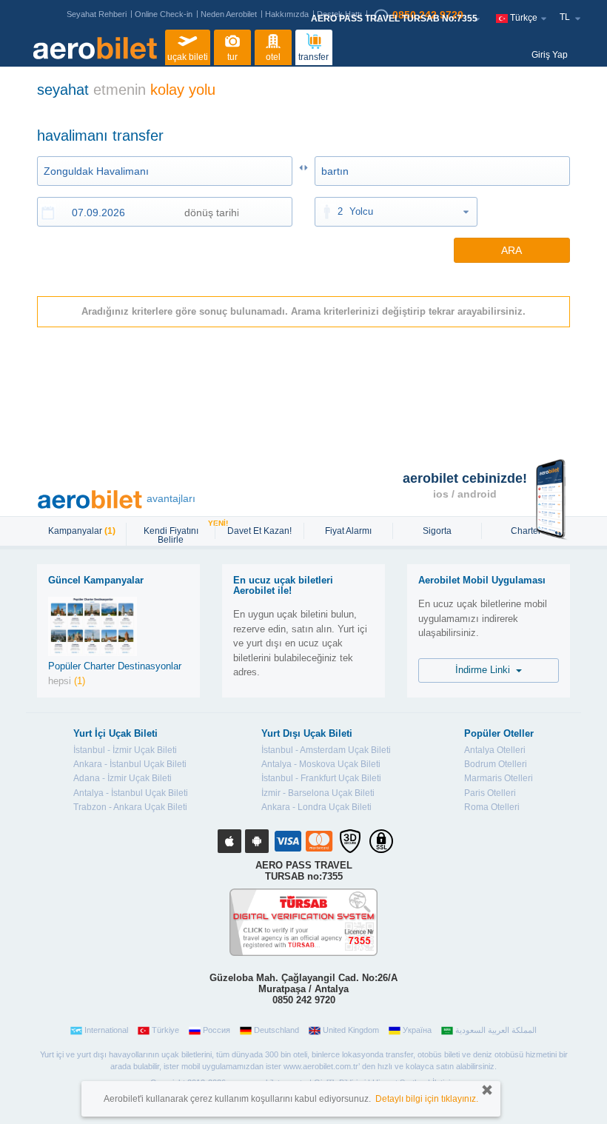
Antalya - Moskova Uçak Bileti (320, 764)
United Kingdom (351, 1030)
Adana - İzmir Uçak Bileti (122, 778)
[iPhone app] (229, 841)
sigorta (437, 531)
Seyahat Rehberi (97, 14)
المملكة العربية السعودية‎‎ (496, 1030)
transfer (313, 57)
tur (232, 57)
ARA (511, 250)
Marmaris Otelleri (498, 778)
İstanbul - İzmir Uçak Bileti (125, 750)
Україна (417, 1030)
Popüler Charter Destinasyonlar (114, 666)
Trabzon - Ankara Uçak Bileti (130, 807)
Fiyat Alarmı (348, 531)
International (106, 1030)
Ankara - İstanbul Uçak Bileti (130, 764)
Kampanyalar (81, 531)
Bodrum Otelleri (495, 764)
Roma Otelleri (492, 807)
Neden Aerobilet (229, 14)
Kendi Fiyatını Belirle (178, 534)
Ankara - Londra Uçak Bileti (316, 807)
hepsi (66, 680)
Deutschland (276, 1030)
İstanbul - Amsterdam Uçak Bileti (326, 750)
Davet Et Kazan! (259, 531)
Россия (216, 1030)
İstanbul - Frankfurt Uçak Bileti (321, 778)
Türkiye (165, 1030)
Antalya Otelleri (495, 750)
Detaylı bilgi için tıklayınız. (426, 1099)
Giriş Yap (549, 55)
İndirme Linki (485, 669)
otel (273, 57)
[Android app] (257, 841)
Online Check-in (163, 14)
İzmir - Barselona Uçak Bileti (318, 793)
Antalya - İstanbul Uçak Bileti (130, 793)
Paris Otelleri (490, 793)
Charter (526, 531)
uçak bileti (187, 57)
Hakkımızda (287, 14)
